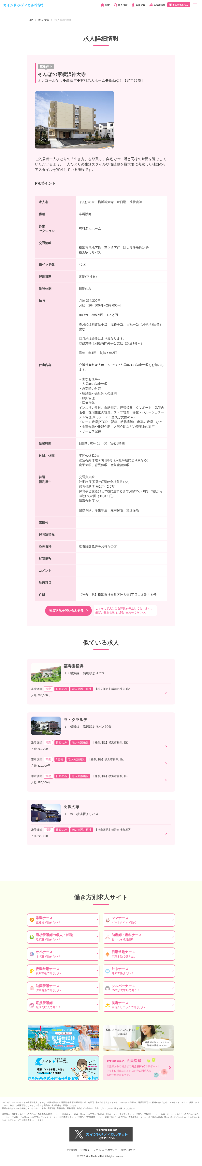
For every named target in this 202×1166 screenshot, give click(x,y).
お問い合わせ (128, 1149)
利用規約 (72, 1149)
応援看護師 (159, 5)
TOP (107, 5)
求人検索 (122, 5)
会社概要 (85, 1149)
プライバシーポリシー (105, 1149)
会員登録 (140, 5)
